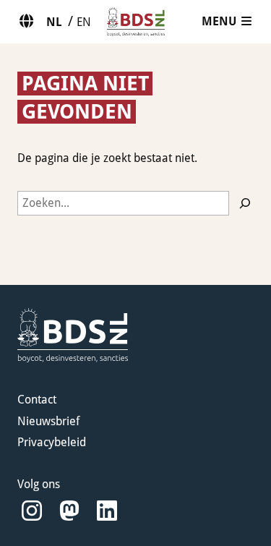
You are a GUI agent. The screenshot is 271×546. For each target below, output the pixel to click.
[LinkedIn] (107, 511)
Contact (36, 399)
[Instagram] (31, 511)
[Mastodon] (69, 511)
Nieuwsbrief (48, 421)
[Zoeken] (245, 203)
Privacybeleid (51, 442)
